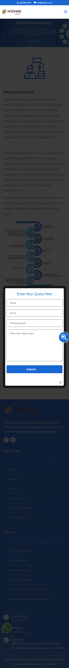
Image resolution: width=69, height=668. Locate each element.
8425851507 (25, 2)
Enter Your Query (64, 337)
